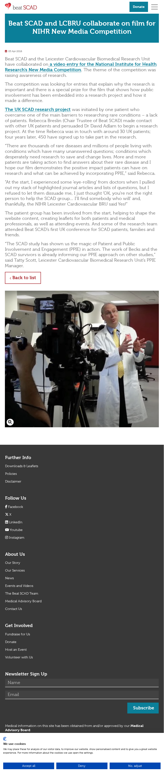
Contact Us (13, 609)
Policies (11, 474)
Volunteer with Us (19, 657)
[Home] (65, 6)
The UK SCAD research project (38, 109)
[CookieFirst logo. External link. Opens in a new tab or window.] (4, 739)
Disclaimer (13, 481)
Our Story (12, 563)
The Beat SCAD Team (21, 593)
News (9, 578)
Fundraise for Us (17, 634)
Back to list (26, 277)
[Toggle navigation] (154, 6)
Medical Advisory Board (23, 601)
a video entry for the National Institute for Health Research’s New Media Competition (81, 67)
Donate (139, 7)
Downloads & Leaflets (21, 466)
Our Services (15, 570)
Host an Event (16, 650)
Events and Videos (19, 586)
